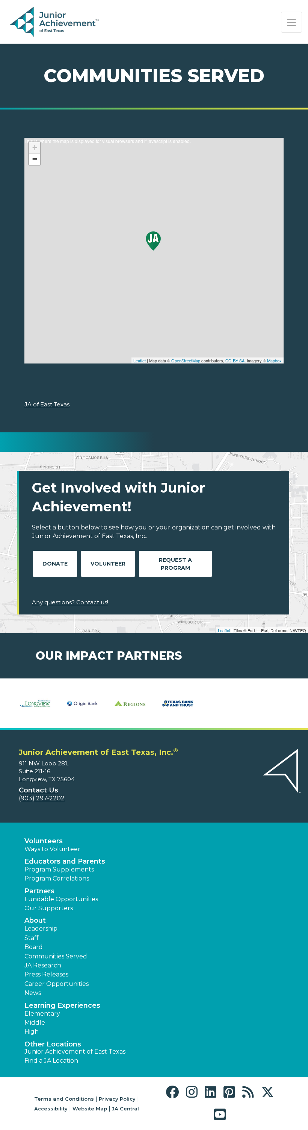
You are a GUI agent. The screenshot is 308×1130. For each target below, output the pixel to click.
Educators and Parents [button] (64, 861)
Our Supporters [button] (48, 908)
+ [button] (34, 147)
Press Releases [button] (46, 974)
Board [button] (33, 947)
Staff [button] (31, 937)
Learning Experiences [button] (62, 1005)
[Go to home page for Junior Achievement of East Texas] (55, 22)
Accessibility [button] (51, 1109)
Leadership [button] (40, 928)
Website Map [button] (89, 1109)
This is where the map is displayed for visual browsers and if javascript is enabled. (153, 250)
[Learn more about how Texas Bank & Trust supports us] (178, 703)
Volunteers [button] (43, 841)
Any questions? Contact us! (70, 602)
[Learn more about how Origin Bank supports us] (83, 703)
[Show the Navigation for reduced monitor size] (291, 22)
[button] (174, 1092)
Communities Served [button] (55, 956)
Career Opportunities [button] (56, 983)
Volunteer (108, 563)
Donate (55, 563)
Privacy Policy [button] (117, 1099)
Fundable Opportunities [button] (61, 899)
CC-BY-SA (235, 360)
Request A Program (175, 564)
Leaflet (139, 360)
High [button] (31, 1031)
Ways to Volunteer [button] (52, 849)
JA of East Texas (46, 404)
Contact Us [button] (38, 790)
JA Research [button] (42, 965)
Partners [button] (39, 891)
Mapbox (274, 360)
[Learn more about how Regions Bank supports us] (130, 703)
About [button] (35, 920)
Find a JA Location (51, 1060)
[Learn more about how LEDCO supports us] (35, 703)
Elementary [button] (42, 1013)
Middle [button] (34, 1022)
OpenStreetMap (185, 360)
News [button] (32, 992)
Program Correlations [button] (56, 878)
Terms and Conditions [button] (64, 1099)
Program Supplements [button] (59, 869)
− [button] (34, 159)
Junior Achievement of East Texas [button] (74, 1051)
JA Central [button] (125, 1109)
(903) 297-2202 (42, 798)
